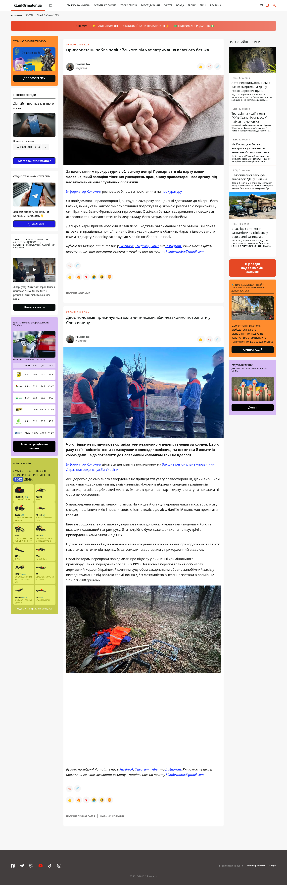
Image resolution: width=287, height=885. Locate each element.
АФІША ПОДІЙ (253, 350)
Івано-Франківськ (256, 865)
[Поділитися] (209, 66)
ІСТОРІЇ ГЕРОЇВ (128, 5)
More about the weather (34, 161)
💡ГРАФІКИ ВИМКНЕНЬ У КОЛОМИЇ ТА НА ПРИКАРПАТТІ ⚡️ (130, 26)
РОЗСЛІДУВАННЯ (150, 5)
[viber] (31, 866)
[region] (34, 156)
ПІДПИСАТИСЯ (34, 224)
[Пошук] (274, 5)
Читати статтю (34, 307)
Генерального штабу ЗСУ (40, 608)
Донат (252, 407)
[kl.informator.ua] (28, 5)
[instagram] (59, 866)
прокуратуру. (172, 191)
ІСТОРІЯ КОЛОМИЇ (105, 5)
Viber (155, 246)
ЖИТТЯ (168, 5)
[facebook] (13, 866)
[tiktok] (50, 866)
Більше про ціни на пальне (34, 446)
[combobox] (31, 147)
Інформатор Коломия (83, 191)
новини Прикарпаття (80, 816)
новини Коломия (78, 293)
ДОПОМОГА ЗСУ (34, 78)
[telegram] (22, 866)
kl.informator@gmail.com (185, 251)
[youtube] (41, 866)
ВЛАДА (180, 5)
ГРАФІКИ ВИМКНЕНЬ (78, 5)
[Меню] (50, 5)
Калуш (272, 865)
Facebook (126, 246)
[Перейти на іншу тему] (268, 5)
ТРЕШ (203, 5)
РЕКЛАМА (215, 5)
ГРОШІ (192, 5)
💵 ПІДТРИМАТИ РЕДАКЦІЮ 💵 (194, 26)
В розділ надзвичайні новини (253, 268)
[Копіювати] (217, 66)
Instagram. (173, 246)
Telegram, (142, 246)
